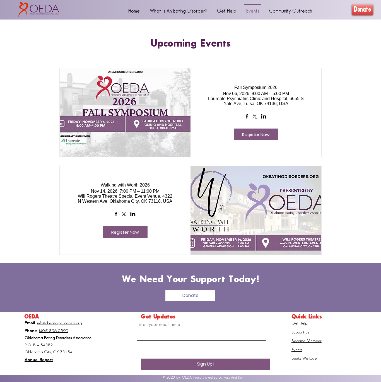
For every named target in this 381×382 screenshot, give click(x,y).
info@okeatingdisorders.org (59, 323)
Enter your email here (158, 324)
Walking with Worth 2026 (125, 185)
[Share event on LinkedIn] (263, 117)
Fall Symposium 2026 (256, 87)
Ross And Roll (233, 377)
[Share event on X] (254, 117)
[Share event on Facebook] (247, 117)
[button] (190, 295)
